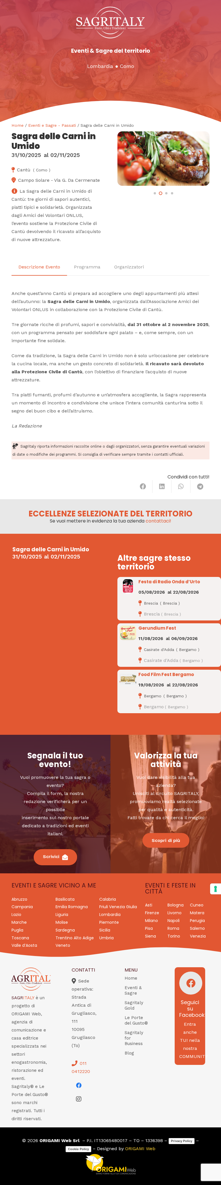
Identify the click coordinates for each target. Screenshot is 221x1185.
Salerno (197, 928)
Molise (62, 922)
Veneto (63, 945)
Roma (173, 928)
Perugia (197, 920)
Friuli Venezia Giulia (118, 907)
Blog (129, 1053)
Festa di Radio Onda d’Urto (169, 582)
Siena (150, 936)
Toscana (20, 938)
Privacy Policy (181, 1141)
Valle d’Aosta (24, 945)
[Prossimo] (200, 153)
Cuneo (196, 905)
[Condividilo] (143, 486)
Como (127, 66)
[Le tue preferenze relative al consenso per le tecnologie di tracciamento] (215, 888)
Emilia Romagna (72, 907)
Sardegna (65, 930)
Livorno (174, 913)
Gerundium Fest (157, 628)
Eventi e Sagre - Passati (52, 125)
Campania (22, 907)
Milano (151, 920)
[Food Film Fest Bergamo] (128, 679)
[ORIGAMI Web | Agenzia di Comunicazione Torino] (110, 1164)
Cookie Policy (78, 1149)
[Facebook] (78, 1085)
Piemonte (109, 922)
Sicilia (104, 930)
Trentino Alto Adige (75, 938)
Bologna (175, 905)
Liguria (62, 914)
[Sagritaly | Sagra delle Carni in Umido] (163, 158)
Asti (148, 905)
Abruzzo (19, 899)
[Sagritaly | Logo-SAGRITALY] (110, 22)
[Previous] (126, 153)
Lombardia (100, 66)
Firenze (152, 913)
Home (18, 125)
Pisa (149, 928)
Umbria (106, 938)
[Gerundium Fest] (128, 633)
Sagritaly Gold (134, 1005)
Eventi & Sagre (133, 990)
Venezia (198, 936)
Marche (19, 922)
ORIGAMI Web (140, 1148)
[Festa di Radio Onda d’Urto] (128, 586)
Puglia (17, 930)
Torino (173, 936)
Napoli (173, 920)
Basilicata (65, 899)
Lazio (16, 914)
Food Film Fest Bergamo (166, 674)
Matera (197, 913)
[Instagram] (78, 1099)
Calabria (107, 899)
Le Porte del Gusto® (136, 1020)
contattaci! (158, 521)
